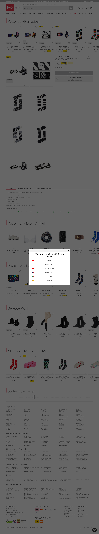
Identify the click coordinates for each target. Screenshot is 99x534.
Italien (49, 276)
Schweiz (50, 260)
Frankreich (49, 272)
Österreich (49, 264)
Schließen (68, 250)
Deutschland (49, 268)
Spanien (49, 280)
